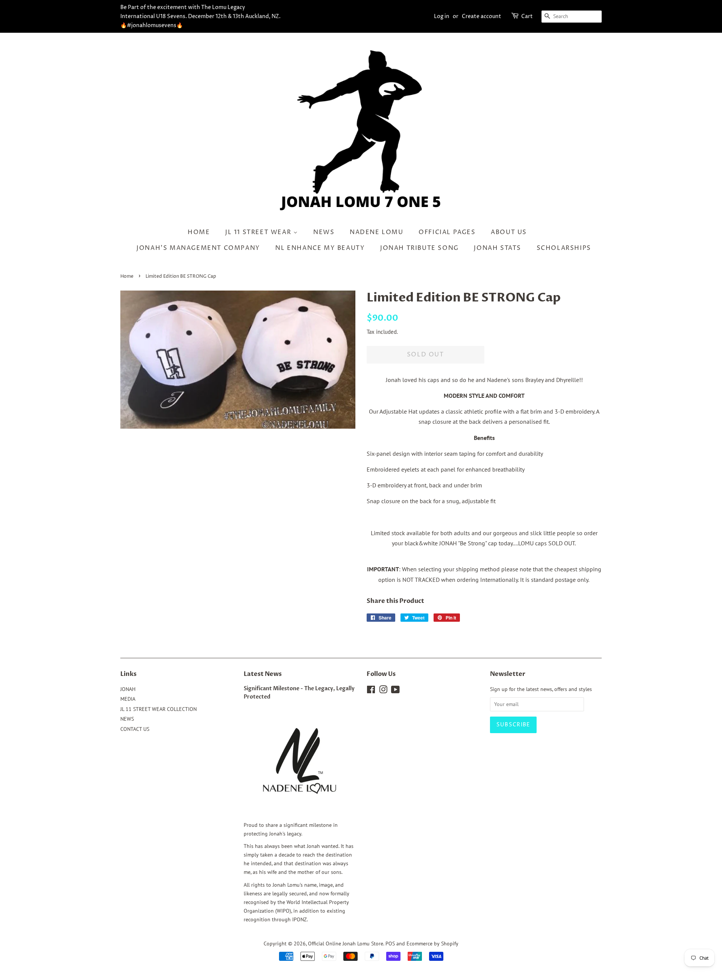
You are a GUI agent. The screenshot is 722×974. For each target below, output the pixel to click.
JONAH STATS (497, 248)
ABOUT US (509, 232)
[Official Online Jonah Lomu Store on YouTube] (395, 691)
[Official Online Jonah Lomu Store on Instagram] (383, 691)
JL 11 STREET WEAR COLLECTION (158, 709)
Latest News (263, 674)
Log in (441, 16)
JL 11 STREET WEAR (259, 232)
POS (390, 943)
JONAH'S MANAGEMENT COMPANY (198, 248)
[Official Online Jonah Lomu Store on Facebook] (371, 691)
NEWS (323, 232)
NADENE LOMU (376, 232)
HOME (199, 232)
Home (126, 276)
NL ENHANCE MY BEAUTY (320, 248)
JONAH (127, 689)
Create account (481, 16)
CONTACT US (134, 729)
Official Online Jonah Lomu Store (345, 943)
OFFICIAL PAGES (447, 232)
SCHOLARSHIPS (564, 248)
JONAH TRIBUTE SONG (419, 248)
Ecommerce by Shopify (432, 943)
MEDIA (127, 698)
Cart (527, 16)
